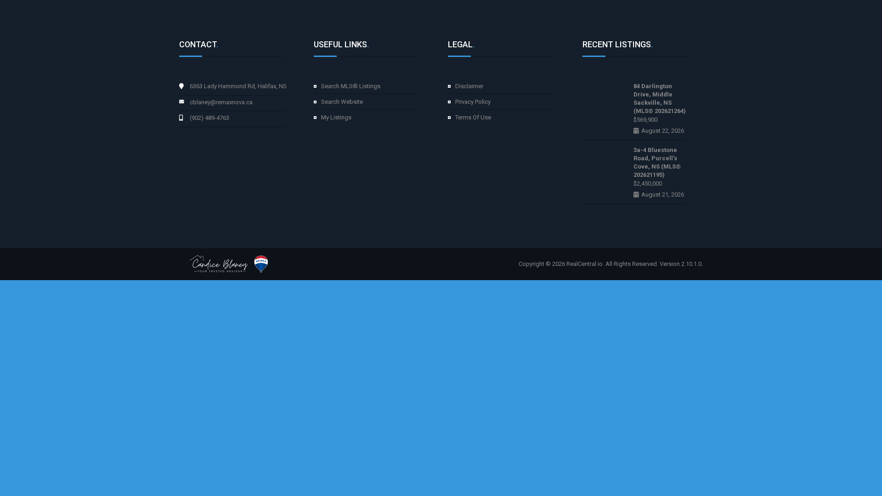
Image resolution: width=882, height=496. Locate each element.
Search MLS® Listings (350, 86)
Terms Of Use (473, 117)
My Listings (336, 117)
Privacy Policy (473, 101)
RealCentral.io (584, 263)
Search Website (342, 101)
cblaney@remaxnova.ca (221, 102)
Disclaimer (469, 86)
